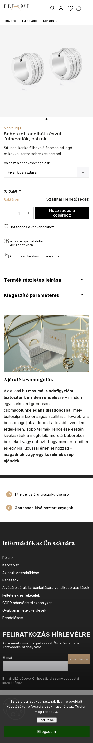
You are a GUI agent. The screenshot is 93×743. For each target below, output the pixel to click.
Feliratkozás (79, 659)
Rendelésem (12, 618)
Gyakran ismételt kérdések (24, 610)
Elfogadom (46, 731)
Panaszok (10, 580)
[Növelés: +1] (28, 212)
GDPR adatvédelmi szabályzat (27, 603)
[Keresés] (52, 8)
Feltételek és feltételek (21, 595)
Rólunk (8, 557)
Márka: (12, 128)
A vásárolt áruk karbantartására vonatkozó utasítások (45, 587)
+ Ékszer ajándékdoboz (27, 243)
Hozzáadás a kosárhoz (62, 213)
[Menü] (87, 8)
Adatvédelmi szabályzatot (21, 647)
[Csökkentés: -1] (9, 212)
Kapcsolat (10, 565)
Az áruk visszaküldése (20, 573)
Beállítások (46, 720)
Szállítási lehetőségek (67, 199)
